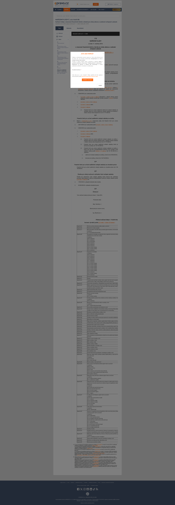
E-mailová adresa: (76, 69)
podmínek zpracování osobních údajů (89, 76)
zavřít (100, 85)
